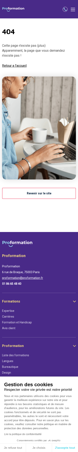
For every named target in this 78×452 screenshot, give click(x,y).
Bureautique (10, 366)
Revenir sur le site (39, 193)
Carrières (8, 316)
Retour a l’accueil (14, 66)
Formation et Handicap (17, 322)
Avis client (8, 328)
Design (6, 372)
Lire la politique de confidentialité (23, 434)
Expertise (8, 310)
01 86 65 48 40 (11, 283)
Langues (7, 361)
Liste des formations (15, 355)
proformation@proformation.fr (22, 278)
